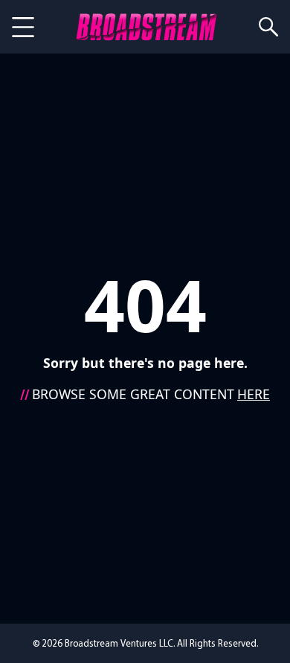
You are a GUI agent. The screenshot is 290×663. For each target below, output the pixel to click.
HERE (253, 394)
